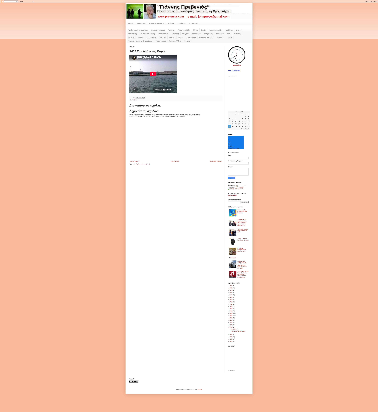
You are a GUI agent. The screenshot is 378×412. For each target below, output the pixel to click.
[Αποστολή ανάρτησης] (133, 97)
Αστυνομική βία (184, 30)
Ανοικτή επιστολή (158, 30)
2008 (231, 322)
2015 (231, 306)
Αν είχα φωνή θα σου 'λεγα (138, 30)
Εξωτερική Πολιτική (147, 34)
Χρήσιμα (171, 23)
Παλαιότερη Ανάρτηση (215, 161)
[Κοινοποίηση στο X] (141, 98)
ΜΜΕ (229, 34)
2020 (231, 295)
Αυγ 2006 (233, 329)
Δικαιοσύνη (132, 34)
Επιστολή (175, 34)
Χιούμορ (187, 41)
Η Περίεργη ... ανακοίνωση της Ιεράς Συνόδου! (241, 250)
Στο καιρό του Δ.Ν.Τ (206, 37)
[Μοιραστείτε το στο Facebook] (143, 98)
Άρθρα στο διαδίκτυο (156, 23)
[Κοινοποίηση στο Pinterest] (144, 98)
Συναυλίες (220, 37)
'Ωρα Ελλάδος (237, 65)
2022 (231, 290)
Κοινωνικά (220, 34)
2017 (231, 302)
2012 (231, 313)
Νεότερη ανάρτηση (135, 161)
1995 (231, 337)
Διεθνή (238, 30)
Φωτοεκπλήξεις (175, 41)
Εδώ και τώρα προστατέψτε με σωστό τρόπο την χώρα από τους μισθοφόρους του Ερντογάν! (242, 264)
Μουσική (237, 34)
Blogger (200, 389)
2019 (231, 297)
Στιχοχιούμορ (191, 37)
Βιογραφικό (141, 23)
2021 (231, 292)
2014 (231, 308)
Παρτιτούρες (151, 37)
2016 (231, 304)
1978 (231, 341)
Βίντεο (195, 30)
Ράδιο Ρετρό (245, 128)
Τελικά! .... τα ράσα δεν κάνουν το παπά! (242, 239)
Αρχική (130, 23)
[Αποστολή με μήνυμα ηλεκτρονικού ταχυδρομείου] (137, 98)
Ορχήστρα (181, 23)
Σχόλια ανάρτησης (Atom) (143, 164)
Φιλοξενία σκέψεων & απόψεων (140, 41)
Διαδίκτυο (229, 30)
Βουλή (203, 30)
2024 (231, 285)
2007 (231, 325)
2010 (231, 318)
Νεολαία (131, 37)
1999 (231, 334)
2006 (231, 327)
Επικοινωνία (193, 23)
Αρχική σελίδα (175, 161)
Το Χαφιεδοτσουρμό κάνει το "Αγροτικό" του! (242, 231)
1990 (231, 339)
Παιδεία (140, 37)
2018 (231, 299)
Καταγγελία (196, 34)
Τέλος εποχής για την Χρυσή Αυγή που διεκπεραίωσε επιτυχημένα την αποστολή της (242, 274)
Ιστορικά (185, 34)
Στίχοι (180, 37)
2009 (231, 320)
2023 (231, 288)
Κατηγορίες (208, 34)
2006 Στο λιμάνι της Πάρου (238, 331)
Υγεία (230, 37)
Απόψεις (171, 30)
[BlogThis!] (139, 98)
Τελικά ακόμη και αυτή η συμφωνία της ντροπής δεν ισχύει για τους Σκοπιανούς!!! (242, 222)
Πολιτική (162, 37)
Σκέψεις (172, 37)
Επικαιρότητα (163, 34)
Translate (241, 187)
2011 (231, 315)
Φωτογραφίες (160, 41)
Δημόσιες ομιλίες (215, 30)
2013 (231, 311)
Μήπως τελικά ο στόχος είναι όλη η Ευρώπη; (242, 211)
